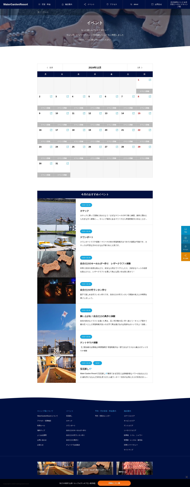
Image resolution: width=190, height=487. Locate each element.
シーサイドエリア (130, 430)
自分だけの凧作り (72, 440)
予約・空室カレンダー (102, 416)
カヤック (69, 421)
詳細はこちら (113, 483)
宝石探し (69, 416)
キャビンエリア (129, 421)
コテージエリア (129, 416)
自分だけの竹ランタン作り (75, 435)
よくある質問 (42, 435)
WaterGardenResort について (47, 416)
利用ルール (41, 425)
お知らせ (40, 445)
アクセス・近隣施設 (44, 421)
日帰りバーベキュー (131, 445)
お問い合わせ (42, 440)
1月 (140, 67)
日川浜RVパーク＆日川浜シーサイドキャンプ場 (179, 4)
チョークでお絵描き (73, 445)
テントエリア (128, 425)
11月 (50, 67)
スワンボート (70, 425)
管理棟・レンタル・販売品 (133, 440)
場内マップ (41, 430)
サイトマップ (128, 450)
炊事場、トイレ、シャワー (133, 435)
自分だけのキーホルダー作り (76, 430)
